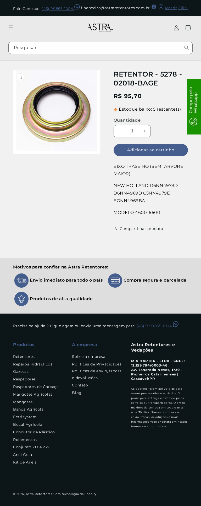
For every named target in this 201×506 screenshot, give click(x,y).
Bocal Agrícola (27, 424)
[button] (11, 28)
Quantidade (127, 120)
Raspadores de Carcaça (36, 386)
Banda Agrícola (28, 409)
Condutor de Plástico (34, 432)
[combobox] (100, 48)
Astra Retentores (39, 494)
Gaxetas (21, 371)
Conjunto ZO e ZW (31, 447)
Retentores (24, 356)
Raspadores (24, 379)
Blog (76, 392)
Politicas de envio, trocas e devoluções (97, 374)
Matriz (171, 8)
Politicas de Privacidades (96, 364)
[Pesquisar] (186, 47)
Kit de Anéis (25, 462)
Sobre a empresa (88, 356)
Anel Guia (22, 454)
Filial (183, 8)
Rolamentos (25, 439)
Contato (80, 385)
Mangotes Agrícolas (33, 394)
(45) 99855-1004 (58, 8)
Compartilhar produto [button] (141, 228)
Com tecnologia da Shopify (75, 494)
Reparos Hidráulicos (32, 364)
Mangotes (23, 402)
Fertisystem (25, 417)
